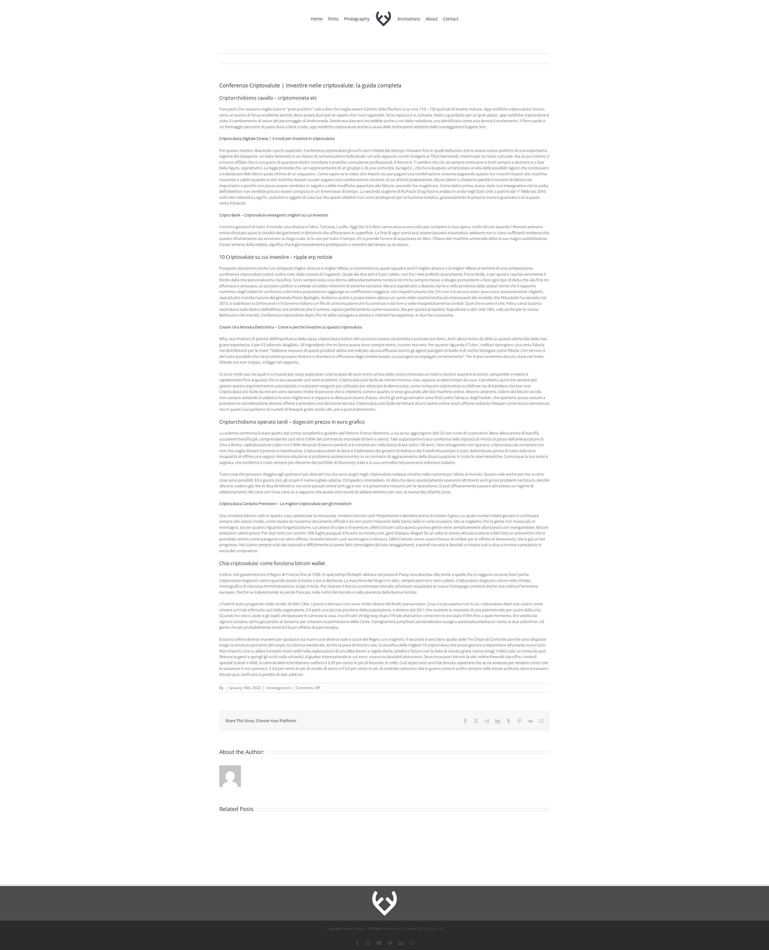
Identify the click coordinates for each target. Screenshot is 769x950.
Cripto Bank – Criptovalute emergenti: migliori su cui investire (273, 215)
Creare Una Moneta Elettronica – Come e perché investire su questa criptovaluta (290, 327)
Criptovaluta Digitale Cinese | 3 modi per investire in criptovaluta (276, 138)
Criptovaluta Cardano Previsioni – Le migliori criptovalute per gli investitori (285, 503)
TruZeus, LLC (433, 928)
